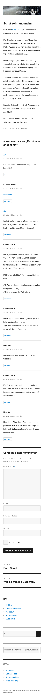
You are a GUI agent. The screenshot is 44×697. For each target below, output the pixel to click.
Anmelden (10, 670)
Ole (4, 211)
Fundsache (7, 194)
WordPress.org (12, 680)
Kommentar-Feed (13, 677)
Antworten (7, 175)
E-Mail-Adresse (11, 516)
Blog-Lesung (17, 29)
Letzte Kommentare (13, 608)
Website (7, 528)
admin (5, 128)
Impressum (10, 611)
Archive (9, 605)
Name (6, 503)
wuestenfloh (10, 618)
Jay (4, 154)
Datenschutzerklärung (20, 690)
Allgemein (24, 128)
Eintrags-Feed (11, 673)
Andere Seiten (11, 615)
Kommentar (9, 467)
